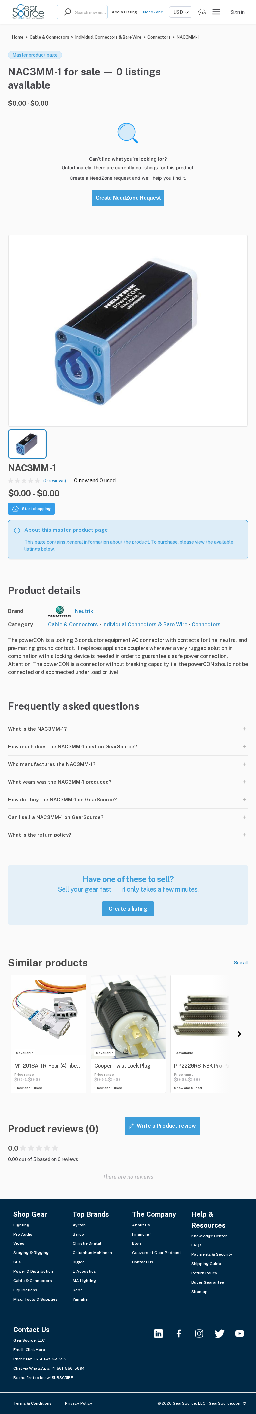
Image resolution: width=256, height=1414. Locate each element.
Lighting (21, 1225)
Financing (141, 1234)
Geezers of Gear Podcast (156, 1252)
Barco (78, 1234)
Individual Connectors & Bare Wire (108, 37)
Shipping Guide (206, 1263)
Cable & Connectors (49, 37)
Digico (79, 1262)
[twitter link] (223, 1333)
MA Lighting (84, 1280)
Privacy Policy (78, 1403)
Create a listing (128, 909)
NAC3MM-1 (188, 37)
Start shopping (36, 508)
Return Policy (204, 1273)
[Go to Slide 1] (27, 444)
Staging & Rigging (31, 1252)
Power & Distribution (33, 1271)
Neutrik (84, 611)
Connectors (158, 37)
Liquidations (25, 1290)
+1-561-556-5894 (68, 1368)
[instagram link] (203, 1333)
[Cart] (202, 12)
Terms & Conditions (32, 1403)
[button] (128, 330)
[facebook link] (183, 1333)
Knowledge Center (209, 1236)
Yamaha (80, 1299)
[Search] (66, 12)
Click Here (35, 1349)
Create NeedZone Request (128, 198)
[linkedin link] (162, 1333)
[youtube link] (244, 1333)
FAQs (196, 1245)
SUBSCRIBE (62, 1377)
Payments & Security (211, 1254)
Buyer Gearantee (207, 1282)
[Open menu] (216, 12)
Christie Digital (87, 1243)
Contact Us (142, 1262)
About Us (141, 1225)
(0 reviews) (54, 480)
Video (18, 1243)
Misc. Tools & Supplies (35, 1299)
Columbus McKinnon (92, 1252)
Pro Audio (22, 1234)
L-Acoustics (84, 1271)
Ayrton (79, 1225)
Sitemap (199, 1291)
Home (17, 37)
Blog (136, 1243)
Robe (78, 1290)
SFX (17, 1262)
